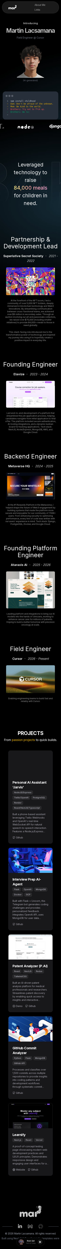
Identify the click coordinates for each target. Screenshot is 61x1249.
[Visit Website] (30, 281)
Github (19, 837)
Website (20, 1169)
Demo (19, 1006)
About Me (40, 4)
